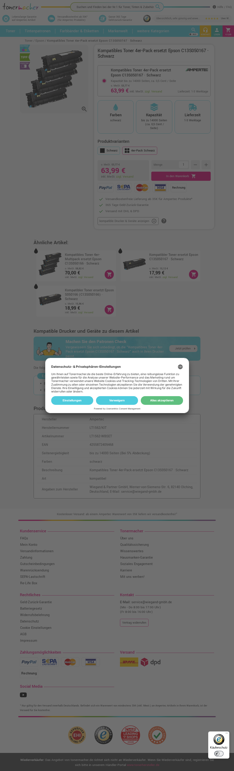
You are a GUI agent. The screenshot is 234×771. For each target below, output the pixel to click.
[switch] (218, 753)
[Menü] (226, 734)
